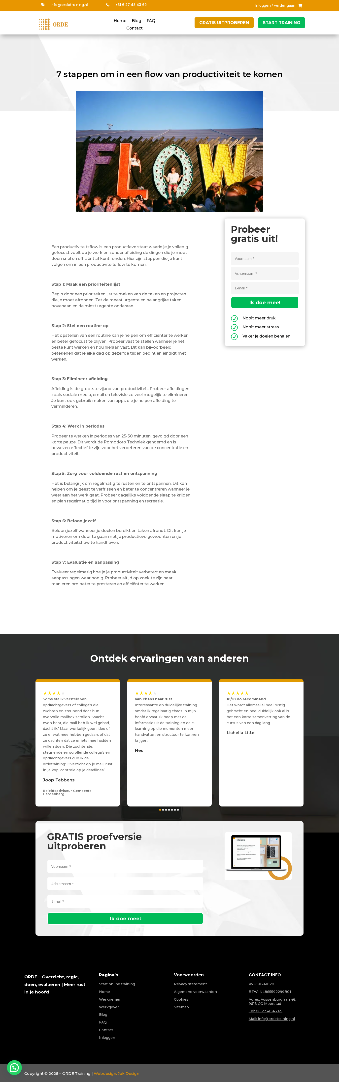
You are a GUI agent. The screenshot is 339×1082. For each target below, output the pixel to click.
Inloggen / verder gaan (275, 6)
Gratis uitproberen (224, 22)
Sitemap (181, 1007)
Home (120, 21)
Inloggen (107, 1037)
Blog (136, 21)
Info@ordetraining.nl (69, 4)
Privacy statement (190, 984)
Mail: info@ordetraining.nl (272, 1019)
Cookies (181, 999)
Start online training (117, 984)
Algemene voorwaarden (195, 991)
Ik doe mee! (264, 303)
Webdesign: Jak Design (116, 1073)
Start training (281, 22)
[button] (48, 745)
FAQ (151, 21)
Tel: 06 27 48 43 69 (265, 1011)
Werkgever (109, 1007)
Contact (134, 29)
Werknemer (110, 999)
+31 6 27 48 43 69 (131, 4)
